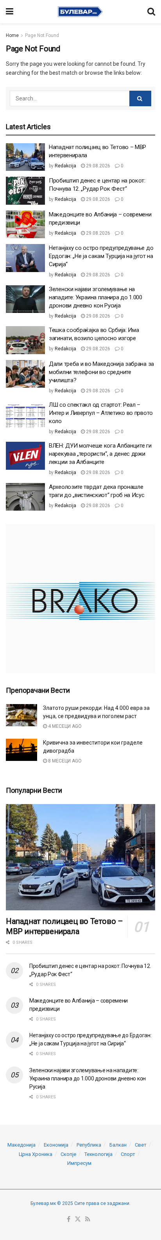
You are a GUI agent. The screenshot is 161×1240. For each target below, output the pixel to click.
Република (89, 1145)
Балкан (118, 1145)
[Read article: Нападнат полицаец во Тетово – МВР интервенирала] (25, 157)
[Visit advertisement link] (80, 598)
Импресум (79, 1163)
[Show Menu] (9, 11)
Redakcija (65, 166)
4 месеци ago (64, 726)
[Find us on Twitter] (78, 1219)
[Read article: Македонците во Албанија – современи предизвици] (25, 225)
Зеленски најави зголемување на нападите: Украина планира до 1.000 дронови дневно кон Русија (95, 297)
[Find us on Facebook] (68, 1219)
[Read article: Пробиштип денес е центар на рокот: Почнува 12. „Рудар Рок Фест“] (25, 191)
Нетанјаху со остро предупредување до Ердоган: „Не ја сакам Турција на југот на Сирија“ (101, 256)
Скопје (68, 1154)
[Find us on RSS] (87, 1219)
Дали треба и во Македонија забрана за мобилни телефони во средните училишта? (101, 372)
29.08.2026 (97, 166)
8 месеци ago (64, 761)
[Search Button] (151, 11)
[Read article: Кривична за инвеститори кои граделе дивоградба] (21, 750)
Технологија (98, 1154)
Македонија (21, 1145)
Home (12, 35)
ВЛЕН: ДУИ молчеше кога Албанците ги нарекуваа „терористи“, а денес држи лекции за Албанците (100, 453)
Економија (56, 1145)
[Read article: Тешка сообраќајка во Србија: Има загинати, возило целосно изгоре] (25, 340)
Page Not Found (42, 35)
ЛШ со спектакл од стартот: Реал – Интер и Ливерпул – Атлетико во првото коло (101, 413)
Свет (141, 1145)
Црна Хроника (35, 1154)
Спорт (128, 1154)
